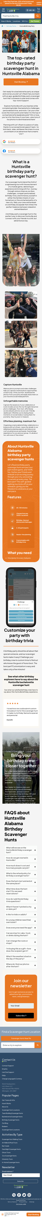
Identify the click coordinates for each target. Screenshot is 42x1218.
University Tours (7, 1159)
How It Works (6, 1103)
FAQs (4, 1075)
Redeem (5, 1126)
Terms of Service (12, 1201)
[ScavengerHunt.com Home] (2, 26)
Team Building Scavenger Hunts (12, 1113)
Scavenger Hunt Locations (11, 1110)
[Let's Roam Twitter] (24, 1196)
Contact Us (8, 1059)
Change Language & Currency (12, 1079)
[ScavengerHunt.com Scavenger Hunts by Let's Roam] (13, 10)
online (5, 1061)
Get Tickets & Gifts (8, 1100)
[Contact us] (14, 1196)
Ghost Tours (6, 1152)
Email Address (7, 1171)
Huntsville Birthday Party (27, 26)
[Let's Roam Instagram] (29, 1196)
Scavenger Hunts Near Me (21, 1038)
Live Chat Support (8, 1072)
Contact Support (8, 1066)
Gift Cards (26, 21)
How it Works (6, 21)
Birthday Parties (12, 26)
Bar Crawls (5, 1146)
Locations (16, 21)
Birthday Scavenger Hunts (10, 1120)
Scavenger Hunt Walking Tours (12, 1139)
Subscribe (20, 1015)
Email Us (4, 1069)
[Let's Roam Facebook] (19, 1196)
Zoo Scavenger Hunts (9, 1156)
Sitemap (31, 1201)
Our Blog (5, 1123)
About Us (5, 1107)
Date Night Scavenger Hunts (11, 1149)
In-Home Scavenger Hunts (11, 1162)
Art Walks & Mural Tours (9, 1143)
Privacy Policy (23, 1201)
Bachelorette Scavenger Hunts (12, 1117)
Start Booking (20, 82)
